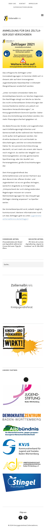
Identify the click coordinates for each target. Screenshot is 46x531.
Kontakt (22, 3)
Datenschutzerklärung (23, 7)
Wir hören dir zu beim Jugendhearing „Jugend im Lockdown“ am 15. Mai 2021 (33, 242)
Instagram (25, 519)
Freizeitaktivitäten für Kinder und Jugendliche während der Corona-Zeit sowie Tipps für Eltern (12, 243)
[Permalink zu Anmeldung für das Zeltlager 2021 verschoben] (23, 67)
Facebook (20, 519)
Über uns (12, 3)
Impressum (33, 3)
